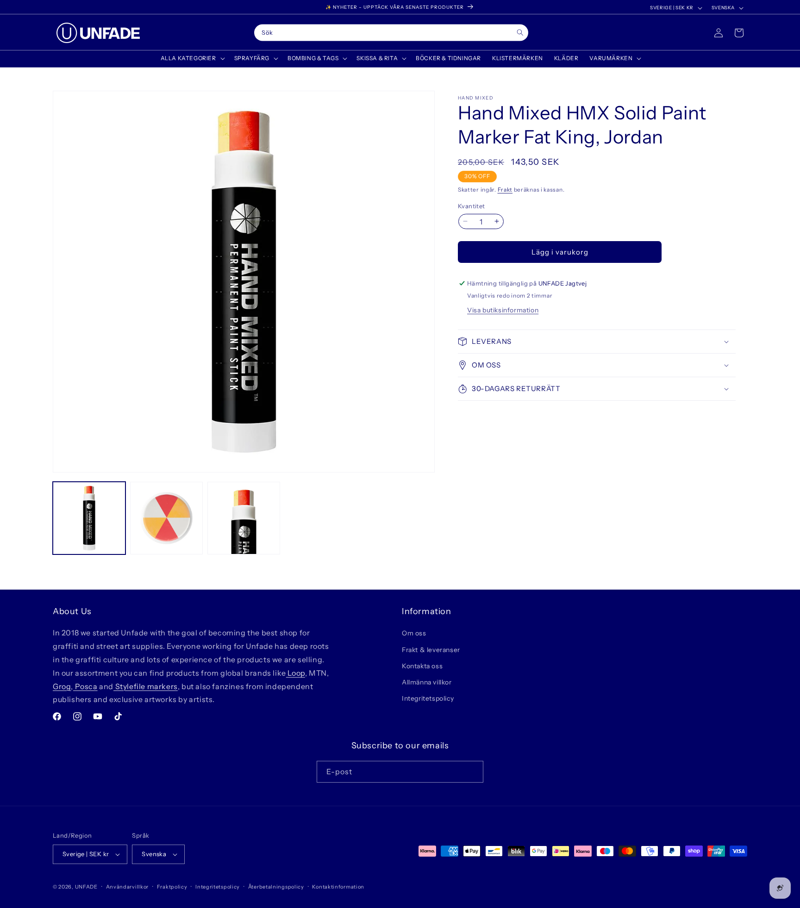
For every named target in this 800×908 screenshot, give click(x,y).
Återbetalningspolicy (276, 886)
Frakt (505, 189)
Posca (85, 686)
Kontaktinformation (338, 886)
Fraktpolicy (172, 886)
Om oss (414, 633)
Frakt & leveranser (431, 650)
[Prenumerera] (472, 772)
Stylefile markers (145, 686)
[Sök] (520, 33)
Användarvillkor (127, 886)
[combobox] (391, 33)
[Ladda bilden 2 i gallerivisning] (166, 518)
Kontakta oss (422, 666)
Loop (295, 673)
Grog (62, 686)
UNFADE (86, 886)
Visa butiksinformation (502, 310)
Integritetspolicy (428, 698)
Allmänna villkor (427, 682)
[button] (192, 58)
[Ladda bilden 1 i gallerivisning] (89, 518)
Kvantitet (471, 205)
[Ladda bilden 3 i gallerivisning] (243, 518)
